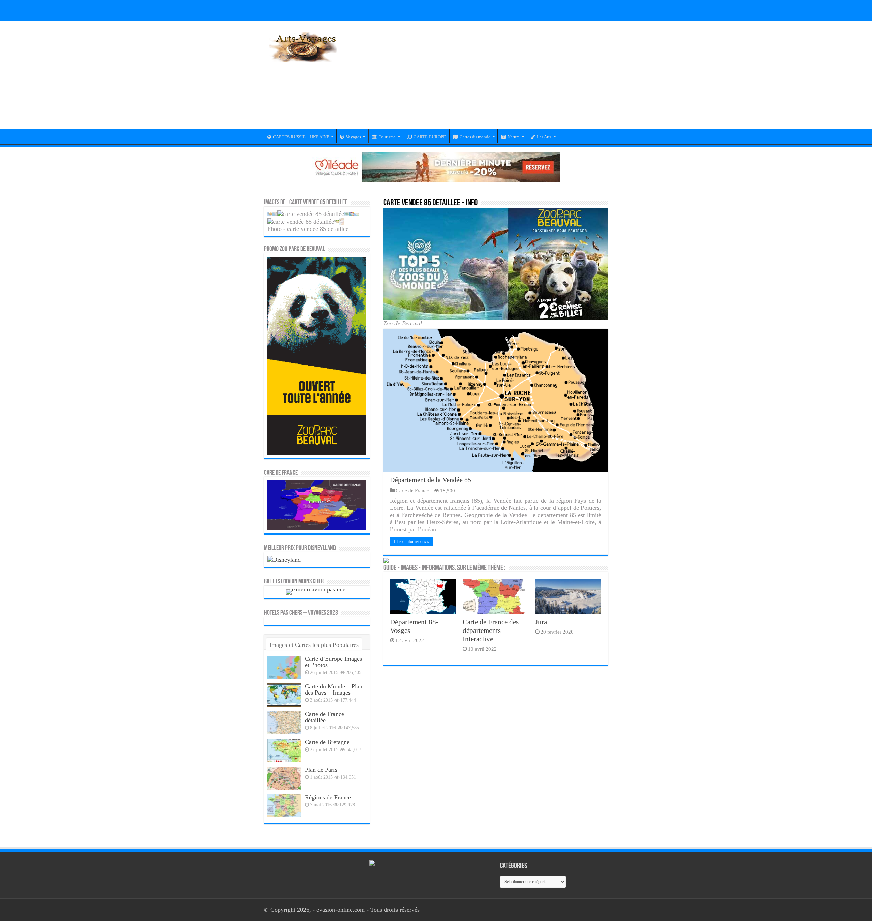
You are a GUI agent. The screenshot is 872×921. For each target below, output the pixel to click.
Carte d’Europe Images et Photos (333, 661)
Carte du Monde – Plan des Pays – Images (333, 689)
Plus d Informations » (411, 541)
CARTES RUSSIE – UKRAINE (301, 136)
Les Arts (544, 136)
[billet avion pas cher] (316, 591)
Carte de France (412, 490)
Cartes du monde (475, 136)
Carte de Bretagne (327, 742)
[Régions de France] (284, 805)
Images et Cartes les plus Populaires (314, 644)
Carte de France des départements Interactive (491, 630)
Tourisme (387, 136)
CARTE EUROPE (430, 136)
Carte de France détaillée (324, 717)
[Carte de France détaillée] (284, 722)
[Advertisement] (479, 79)
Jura (541, 622)
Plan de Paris (321, 769)
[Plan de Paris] (284, 778)
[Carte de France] (316, 504)
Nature (514, 136)
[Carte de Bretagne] (284, 750)
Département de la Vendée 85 (430, 480)
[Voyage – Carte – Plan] (303, 46)
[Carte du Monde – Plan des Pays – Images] (284, 695)
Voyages (353, 136)
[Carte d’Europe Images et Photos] (284, 667)
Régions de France (328, 797)
